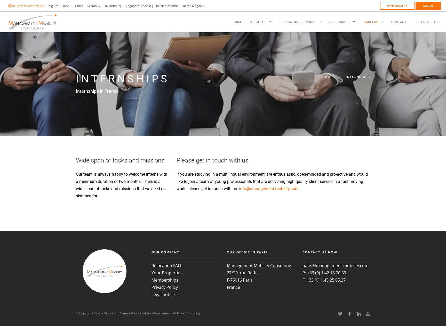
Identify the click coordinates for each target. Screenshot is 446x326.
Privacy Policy (165, 287)
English (428, 22)
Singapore (132, 6)
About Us (258, 22)
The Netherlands (166, 6)
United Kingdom (193, 6)
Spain (147, 6)
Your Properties (167, 273)
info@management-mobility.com (269, 188)
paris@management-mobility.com (335, 265)
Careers (371, 22)
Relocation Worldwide (27, 6)
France (78, 6)
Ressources (340, 22)
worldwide (141, 313)
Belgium (52, 6)
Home (237, 22)
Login (428, 5)
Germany (93, 6)
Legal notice (163, 294)
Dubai (66, 6)
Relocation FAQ (166, 265)
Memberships (165, 280)
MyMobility (397, 5)
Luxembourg (112, 6)
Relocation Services (298, 22)
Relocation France (117, 313)
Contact (399, 22)
